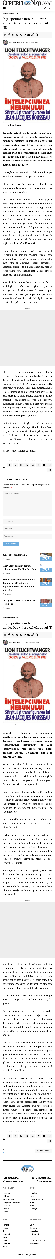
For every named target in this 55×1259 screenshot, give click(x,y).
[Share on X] (13, 35)
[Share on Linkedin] (25, 35)
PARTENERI (35, 1219)
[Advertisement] (27, 338)
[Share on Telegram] (38, 465)
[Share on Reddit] (32, 465)
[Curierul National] (27, 3)
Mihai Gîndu (16, 42)
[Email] (29, 35)
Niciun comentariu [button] (45, 1151)
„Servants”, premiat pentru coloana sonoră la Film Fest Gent (20, 567)
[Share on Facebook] (9, 35)
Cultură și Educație (10, 14)
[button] (5, 8)
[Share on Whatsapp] (21, 35)
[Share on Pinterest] (17, 35)
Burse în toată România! (15, 554)
